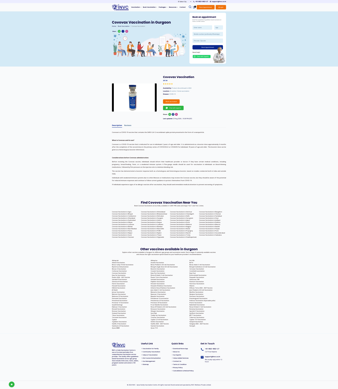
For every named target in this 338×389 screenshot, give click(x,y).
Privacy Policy (178, 368)
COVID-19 (172, 94)
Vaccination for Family (151, 349)
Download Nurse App (180, 349)
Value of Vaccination (150, 355)
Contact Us (177, 361)
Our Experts (177, 355)
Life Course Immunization (152, 358)
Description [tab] (117, 125)
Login (221, 7)
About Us (176, 352)
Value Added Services (181, 358)
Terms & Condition (180, 364)
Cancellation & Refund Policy (183, 371)
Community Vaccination (151, 352)
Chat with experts (174, 108)
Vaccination (135, 7)
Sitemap (146, 364)
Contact (183, 7)
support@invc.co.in (219, 2)
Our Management (149, 361)
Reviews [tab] (127, 125)
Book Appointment (205, 7)
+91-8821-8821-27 (201, 2)
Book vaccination (171, 102)
